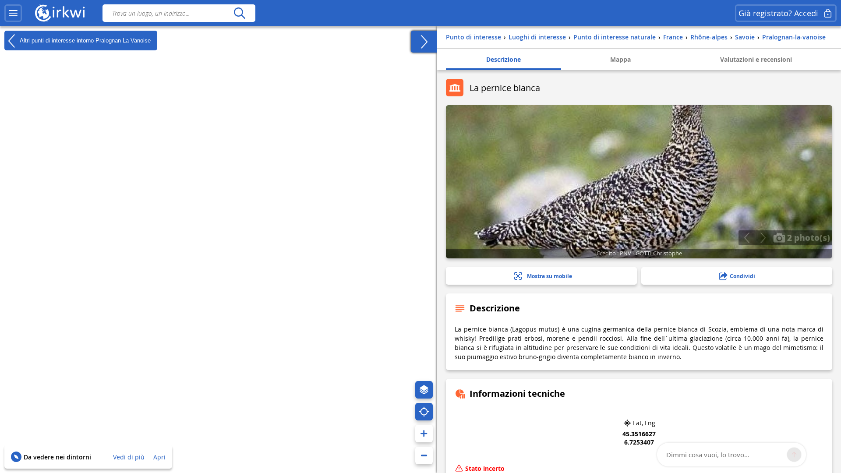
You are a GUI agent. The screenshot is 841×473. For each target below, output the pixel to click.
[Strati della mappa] (424, 390)
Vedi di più (129, 457)
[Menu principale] (13, 13)
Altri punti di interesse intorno (84, 40)
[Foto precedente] (747, 237)
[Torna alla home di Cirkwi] (60, 13)
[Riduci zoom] (424, 455)
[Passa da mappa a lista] (424, 42)
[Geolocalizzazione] (424, 411)
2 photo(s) (807, 237)
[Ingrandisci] (424, 433)
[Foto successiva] (763, 237)
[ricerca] (239, 13)
